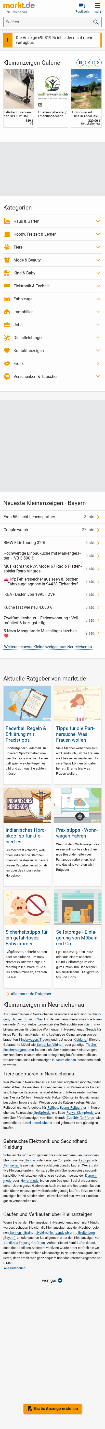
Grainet (29, 1232)
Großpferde (42, 1112)
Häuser (16, 1019)
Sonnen (15, 1232)
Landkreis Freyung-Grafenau (24, 1243)
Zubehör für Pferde (80, 1118)
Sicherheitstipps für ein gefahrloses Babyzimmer (26, 938)
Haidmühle (45, 1232)
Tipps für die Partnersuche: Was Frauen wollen (75, 734)
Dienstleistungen (29, 337)
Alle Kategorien (14, 1268)
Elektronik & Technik (32, 286)
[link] (19, 98)
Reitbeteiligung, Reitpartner (66, 1107)
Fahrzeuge (23, 299)
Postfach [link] (82, 11)
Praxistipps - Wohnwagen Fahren (77, 833)
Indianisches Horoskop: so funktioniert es (26, 836)
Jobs (18, 324)
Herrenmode (29, 1180)
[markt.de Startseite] (19, 5)
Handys (30, 1160)
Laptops (85, 1160)
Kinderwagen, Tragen (34, 1039)
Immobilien (24, 311)
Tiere (18, 247)
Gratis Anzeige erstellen (56, 1408)
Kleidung (80, 1039)
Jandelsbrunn (65, 1232)
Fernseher (11, 1165)
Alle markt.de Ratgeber (31, 993)
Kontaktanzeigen (29, 350)
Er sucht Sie (33, 1019)
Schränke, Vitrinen (50, 1045)
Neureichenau (66, 1060)
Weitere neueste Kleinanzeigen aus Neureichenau (48, 646)
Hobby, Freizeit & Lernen (35, 234)
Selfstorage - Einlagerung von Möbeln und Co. (76, 938)
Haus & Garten (27, 221)
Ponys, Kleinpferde (80, 1112)
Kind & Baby (24, 273)
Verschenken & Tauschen (36, 376)
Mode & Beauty (27, 260)
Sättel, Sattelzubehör (37, 1123)
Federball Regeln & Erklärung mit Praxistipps (26, 734)
